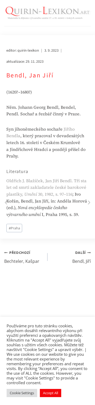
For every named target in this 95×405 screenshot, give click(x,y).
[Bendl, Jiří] (89, 202)
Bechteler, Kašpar (21, 257)
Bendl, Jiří (81, 257)
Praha (14, 228)
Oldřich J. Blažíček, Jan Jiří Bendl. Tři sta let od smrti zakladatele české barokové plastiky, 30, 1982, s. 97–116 (46, 187)
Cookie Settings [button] (22, 393)
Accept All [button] (50, 393)
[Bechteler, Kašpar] (6, 202)
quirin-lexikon (28, 50)
